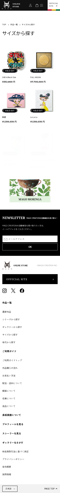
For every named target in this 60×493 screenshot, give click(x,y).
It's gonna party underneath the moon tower (44, 161)
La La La (33, 117)
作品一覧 (14, 24)
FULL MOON (35, 77)
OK (30, 247)
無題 (4, 117)
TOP (4, 24)
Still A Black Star (9, 77)
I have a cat (7, 160)
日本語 (8, 488)
